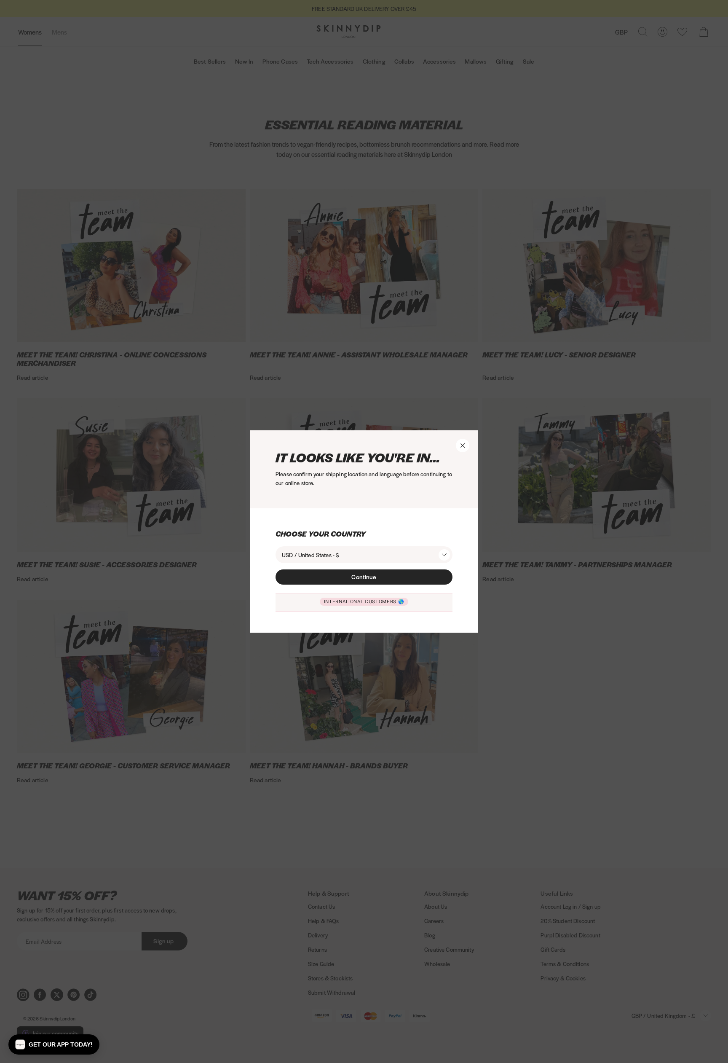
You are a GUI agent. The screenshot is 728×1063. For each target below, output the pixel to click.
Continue (363, 576)
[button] (53, 1044)
